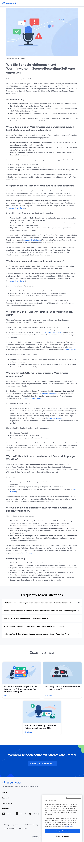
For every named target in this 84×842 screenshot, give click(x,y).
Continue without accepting (73, 798)
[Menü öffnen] (80, 3)
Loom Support (70, 349)
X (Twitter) (36, 814)
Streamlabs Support (54, 418)
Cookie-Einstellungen (9, 828)
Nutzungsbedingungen (11, 825)
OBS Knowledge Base (49, 393)
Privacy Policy (68, 826)
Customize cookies (62, 836)
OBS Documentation (33, 398)
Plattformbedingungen (32, 825)
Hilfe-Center (23, 828)
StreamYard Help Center (16, 208)
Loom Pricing (27, 553)
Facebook (22, 814)
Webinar (8, 814)
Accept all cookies (62, 831)
